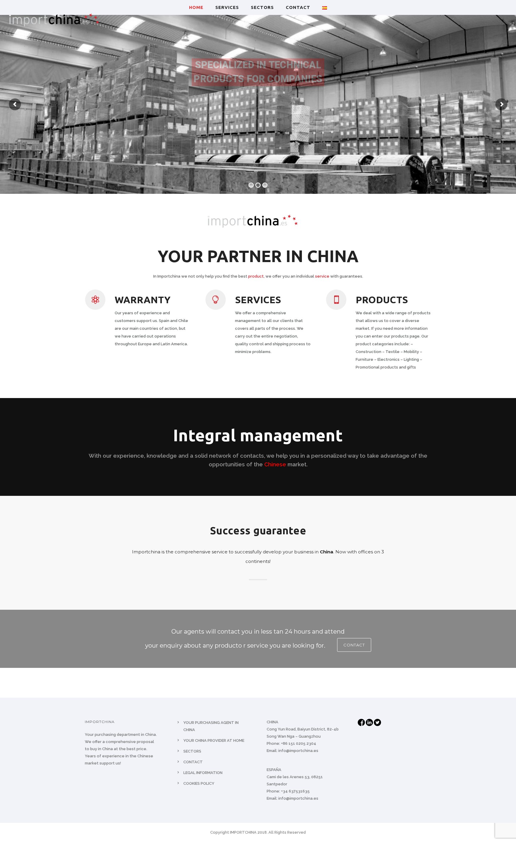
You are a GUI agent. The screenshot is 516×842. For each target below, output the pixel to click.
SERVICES (227, 7)
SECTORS (262, 7)
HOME (196, 7)
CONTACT (298, 7)
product (256, 276)
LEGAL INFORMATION (202, 772)
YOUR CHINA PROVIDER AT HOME (213, 740)
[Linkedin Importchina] (370, 722)
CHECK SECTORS (258, 104)
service (322, 276)
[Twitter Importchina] (377, 722)
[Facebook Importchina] (362, 722)
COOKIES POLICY (198, 783)
